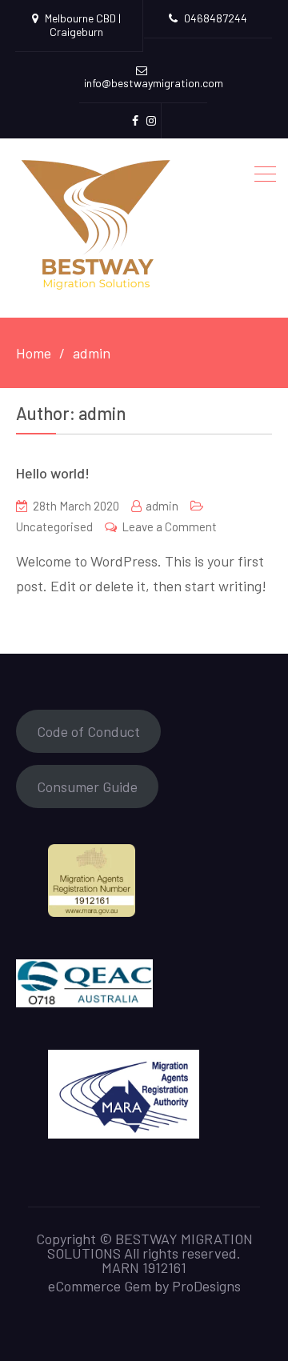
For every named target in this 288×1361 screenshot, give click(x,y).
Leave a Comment (169, 526)
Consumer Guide (87, 786)
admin (162, 505)
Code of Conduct (88, 731)
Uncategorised (54, 526)
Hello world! (53, 473)
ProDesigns (206, 1286)
